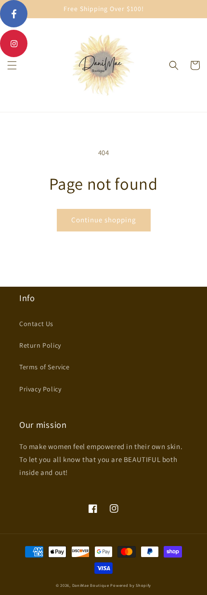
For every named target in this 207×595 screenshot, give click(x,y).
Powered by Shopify (130, 585)
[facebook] (13, 13)
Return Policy (40, 345)
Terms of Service (44, 367)
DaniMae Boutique (90, 585)
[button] (12, 65)
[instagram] (13, 43)
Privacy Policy (40, 389)
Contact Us (36, 323)
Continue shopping (103, 219)
